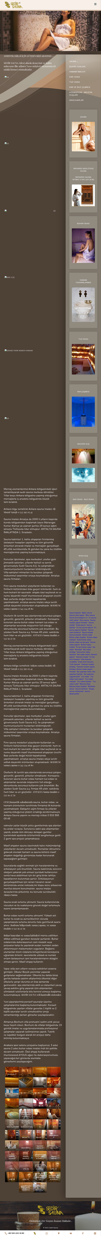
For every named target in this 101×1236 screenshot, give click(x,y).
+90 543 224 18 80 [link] (15, 1233)
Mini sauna (90, 615)
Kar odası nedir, (83, 654)
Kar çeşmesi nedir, (84, 672)
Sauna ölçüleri (75, 635)
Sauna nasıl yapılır (77, 615)
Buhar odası (87, 635)
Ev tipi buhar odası (84, 647)
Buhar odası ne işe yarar (79, 642)
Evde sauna (81, 625)
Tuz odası (85, 676)
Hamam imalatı (82, 657)
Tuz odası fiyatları (84, 681)
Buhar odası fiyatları (77, 637)
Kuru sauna (84, 620)
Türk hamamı (74, 664)
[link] (35, 1233)
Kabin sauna (87, 613)
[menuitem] (83, 61)
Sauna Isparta (75, 613)
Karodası (78, 649)
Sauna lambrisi (81, 689)
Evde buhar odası (84, 640)
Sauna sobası (87, 632)
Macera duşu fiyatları (78, 686)
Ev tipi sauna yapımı (84, 627)
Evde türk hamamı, (86, 662)
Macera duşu (85, 684)
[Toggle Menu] (95, 4)
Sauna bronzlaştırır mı (78, 618)
